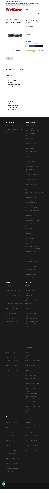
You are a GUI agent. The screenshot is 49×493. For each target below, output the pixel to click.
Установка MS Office (11, 311)
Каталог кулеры (10, 473)
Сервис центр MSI (30, 316)
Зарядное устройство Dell (32, 404)
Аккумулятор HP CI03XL (31, 259)
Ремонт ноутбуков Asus (31, 135)
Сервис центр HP (30, 305)
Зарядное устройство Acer (32, 388)
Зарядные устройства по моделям (14, 84)
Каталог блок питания (31, 344)
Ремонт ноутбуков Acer (31, 133)
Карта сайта (29, 293)
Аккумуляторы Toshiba (12, 370)
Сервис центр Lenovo (31, 311)
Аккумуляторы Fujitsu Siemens (13, 360)
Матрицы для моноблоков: (13, 109)
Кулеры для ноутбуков (12, 461)
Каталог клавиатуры (11, 471)
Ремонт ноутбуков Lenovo (31, 146)
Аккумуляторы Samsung (12, 365)
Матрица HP (10, 432)
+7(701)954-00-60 (18, 1)
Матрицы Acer (10, 430)
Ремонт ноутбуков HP (31, 138)
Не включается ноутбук (31, 450)
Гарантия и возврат (30, 290)
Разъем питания (11, 101)
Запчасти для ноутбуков (12, 453)
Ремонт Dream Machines (31, 151)
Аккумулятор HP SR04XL (31, 266)
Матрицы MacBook (11, 425)
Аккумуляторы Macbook (12, 355)
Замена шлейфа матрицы (32, 166)
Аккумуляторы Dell (11, 352)
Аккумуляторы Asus (11, 350)
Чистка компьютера (11, 318)
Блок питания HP (30, 370)
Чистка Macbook (10, 287)
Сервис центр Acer (30, 298)
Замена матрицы (30, 161)
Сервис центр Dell (30, 308)
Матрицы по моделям (12, 80)
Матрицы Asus (10, 427)
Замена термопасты (30, 169)
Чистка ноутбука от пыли (31, 164)
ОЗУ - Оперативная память (13, 107)
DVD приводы (10, 92)
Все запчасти (29, 295)
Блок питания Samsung (31, 380)
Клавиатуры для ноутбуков (13, 458)
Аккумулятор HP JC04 (30, 251)
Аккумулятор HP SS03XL (31, 197)
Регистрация (26, 5)
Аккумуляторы (11, 86)
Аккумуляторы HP (11, 357)
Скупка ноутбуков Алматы (32, 445)
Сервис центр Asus (30, 303)
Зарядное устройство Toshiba (32, 401)
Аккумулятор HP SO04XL (31, 223)
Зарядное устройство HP (31, 393)
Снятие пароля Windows (12, 321)
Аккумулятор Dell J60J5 (31, 215)
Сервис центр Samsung (31, 318)
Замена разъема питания (32, 179)
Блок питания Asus (30, 365)
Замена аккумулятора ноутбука (33, 128)
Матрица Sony (10, 443)
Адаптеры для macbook (31, 386)
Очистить (41, 9)
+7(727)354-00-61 (11, 1)
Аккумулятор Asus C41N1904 (32, 246)
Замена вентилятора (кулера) (32, 158)
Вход (19, 5)
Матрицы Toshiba (11, 445)
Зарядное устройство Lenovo (32, 396)
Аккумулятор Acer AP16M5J (32, 202)
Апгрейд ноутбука (30, 448)
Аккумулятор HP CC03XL (31, 225)
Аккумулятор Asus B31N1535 (32, 220)
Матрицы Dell (10, 435)
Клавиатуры (10, 88)
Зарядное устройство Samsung (33, 406)
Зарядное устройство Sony (32, 398)
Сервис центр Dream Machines (33, 300)
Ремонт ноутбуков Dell (31, 141)
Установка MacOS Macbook (13, 293)
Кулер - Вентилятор (11, 93)
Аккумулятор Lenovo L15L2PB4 (32, 210)
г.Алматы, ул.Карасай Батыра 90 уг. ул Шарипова (17, 3)
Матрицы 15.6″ (10, 448)
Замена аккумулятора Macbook (14, 290)
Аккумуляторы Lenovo (12, 362)
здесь (36, 486)
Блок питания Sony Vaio (31, 378)
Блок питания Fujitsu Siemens (32, 383)
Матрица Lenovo (10, 437)
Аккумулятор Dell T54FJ (31, 212)
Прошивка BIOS (29, 182)
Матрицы (9, 78)
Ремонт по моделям (12, 99)
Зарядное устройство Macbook (33, 355)
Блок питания (10, 82)
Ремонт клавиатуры (30, 189)
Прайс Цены (29, 156)
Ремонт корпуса (29, 187)
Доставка (28, 285)
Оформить (36, 9)
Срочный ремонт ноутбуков (32, 130)
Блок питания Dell (30, 373)
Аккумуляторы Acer (11, 347)
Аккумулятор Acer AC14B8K (32, 218)
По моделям (29, 347)
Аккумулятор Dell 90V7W (31, 207)
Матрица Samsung (11, 440)
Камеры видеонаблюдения (13, 105)
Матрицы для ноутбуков (12, 463)
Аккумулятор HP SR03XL (31, 269)
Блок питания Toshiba (31, 368)
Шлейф (9, 103)
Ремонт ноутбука (30, 125)
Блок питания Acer (30, 357)
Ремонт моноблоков (11, 313)
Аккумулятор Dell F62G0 (31, 233)
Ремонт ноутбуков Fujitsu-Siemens (33, 321)
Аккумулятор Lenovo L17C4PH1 (33, 205)
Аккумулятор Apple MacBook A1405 (34, 200)
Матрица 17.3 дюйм (11, 450)
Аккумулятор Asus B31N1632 (32, 230)
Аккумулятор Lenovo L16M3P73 (33, 248)
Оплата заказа (29, 287)
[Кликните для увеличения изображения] (15, 35)
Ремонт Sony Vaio (30, 153)
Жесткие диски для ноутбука (13, 455)
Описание (9, 58)
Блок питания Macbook (31, 362)
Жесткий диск (10, 97)
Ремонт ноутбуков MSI (31, 143)
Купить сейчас (38, 45)
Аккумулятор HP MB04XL (31, 272)
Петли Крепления (11, 95)
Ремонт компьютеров (11, 316)
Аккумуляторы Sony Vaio (12, 368)
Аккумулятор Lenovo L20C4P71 (32, 274)
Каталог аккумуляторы (12, 344)
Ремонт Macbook (30, 148)
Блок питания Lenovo (31, 375)
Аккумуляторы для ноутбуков (13, 466)
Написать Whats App (34, 3)
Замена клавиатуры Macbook (13, 300)
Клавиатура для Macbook (12, 468)
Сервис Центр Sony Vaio (31, 313)
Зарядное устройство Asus (32, 391)
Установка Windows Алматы (13, 308)
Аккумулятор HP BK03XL (31, 228)
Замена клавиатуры (30, 171)
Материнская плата (11, 90)
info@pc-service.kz (12, 5)
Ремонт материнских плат (32, 184)
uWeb (26, 486)
